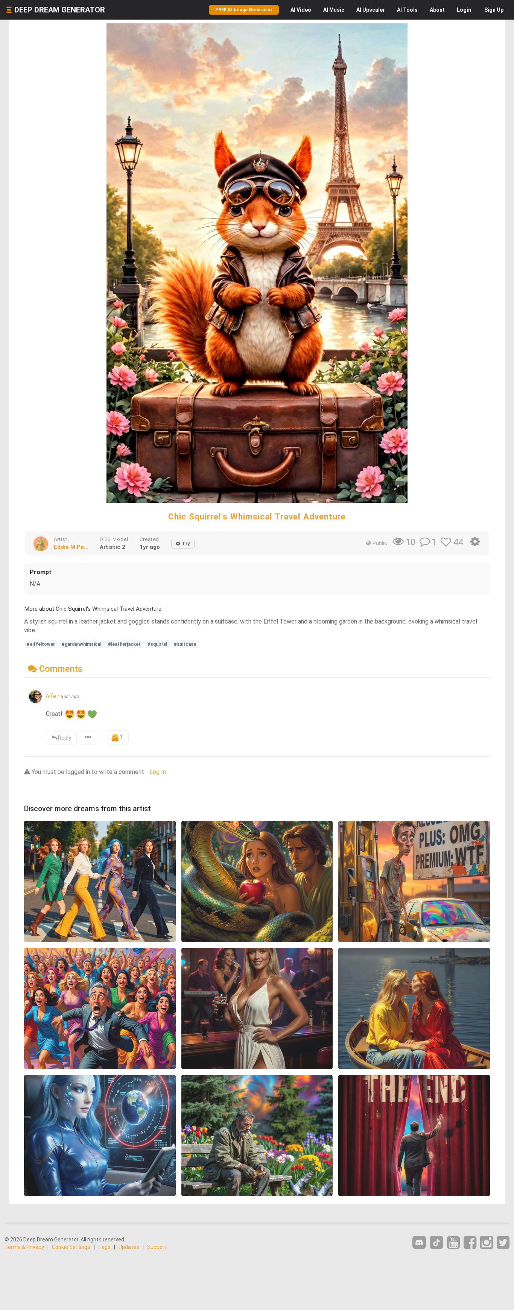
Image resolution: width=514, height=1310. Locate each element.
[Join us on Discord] (419, 1242)
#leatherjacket (124, 644)
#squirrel (157, 644)
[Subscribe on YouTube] (453, 1243)
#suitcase (185, 644)
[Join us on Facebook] (470, 1243)
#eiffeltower (41, 644)
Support (157, 1247)
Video (300, 10)
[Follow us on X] (503, 1243)
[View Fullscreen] (396, 488)
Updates (129, 1247)
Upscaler (370, 10)
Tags (104, 1247)
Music (333, 10)
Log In (157, 771)
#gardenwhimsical (81, 644)
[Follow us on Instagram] (486, 1243)
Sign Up (493, 10)
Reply (64, 738)
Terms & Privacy (24, 1247)
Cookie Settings (71, 1247)
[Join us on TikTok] (436, 1242)
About (437, 10)
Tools (407, 10)
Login (464, 10)
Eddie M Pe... (71, 547)
